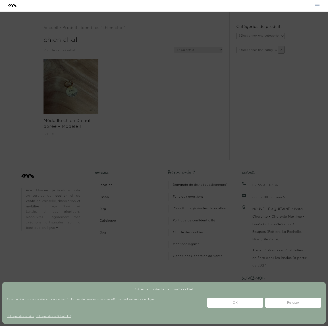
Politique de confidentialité (53, 316)
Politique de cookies (20, 316)
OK (235, 302)
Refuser (293, 302)
